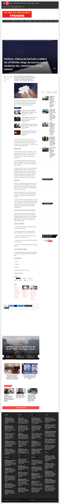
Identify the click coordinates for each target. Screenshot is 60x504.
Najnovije (43, 92)
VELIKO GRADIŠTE (28, 21)
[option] (20, 348)
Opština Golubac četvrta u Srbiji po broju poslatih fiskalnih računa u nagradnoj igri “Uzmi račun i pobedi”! (33, 294)
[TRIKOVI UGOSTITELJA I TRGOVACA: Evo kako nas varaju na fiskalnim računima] (17, 287)
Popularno (49, 92)
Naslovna (6, 40)
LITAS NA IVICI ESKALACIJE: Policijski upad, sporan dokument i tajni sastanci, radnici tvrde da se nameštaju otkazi (53, 114)
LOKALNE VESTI (16, 3)
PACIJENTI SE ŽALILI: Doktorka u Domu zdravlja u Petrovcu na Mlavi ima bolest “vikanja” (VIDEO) (29, 126)
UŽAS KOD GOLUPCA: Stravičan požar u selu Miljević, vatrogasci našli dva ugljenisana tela (29, 133)
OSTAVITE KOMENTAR (21, 407)
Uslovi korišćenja (54, 500)
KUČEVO (55, 21)
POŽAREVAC (21, 21)
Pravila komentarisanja (47, 500)
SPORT (32, 3)
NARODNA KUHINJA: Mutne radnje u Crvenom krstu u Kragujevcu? (21, 396)
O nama (40, 500)
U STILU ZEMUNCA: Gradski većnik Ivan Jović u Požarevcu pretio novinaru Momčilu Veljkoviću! (29, 119)
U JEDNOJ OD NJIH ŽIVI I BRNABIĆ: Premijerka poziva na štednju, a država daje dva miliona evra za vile (29, 112)
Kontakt (37, 500)
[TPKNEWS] (17, 14)
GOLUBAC (40, 21)
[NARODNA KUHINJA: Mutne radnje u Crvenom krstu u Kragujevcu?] (21, 391)
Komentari (55, 92)
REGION (29, 3)
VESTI (7, 3)
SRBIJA (10, 3)
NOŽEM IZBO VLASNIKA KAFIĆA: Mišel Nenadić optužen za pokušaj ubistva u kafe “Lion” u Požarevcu (21, 349)
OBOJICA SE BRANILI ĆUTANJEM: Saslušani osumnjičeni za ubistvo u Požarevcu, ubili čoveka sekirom (53, 101)
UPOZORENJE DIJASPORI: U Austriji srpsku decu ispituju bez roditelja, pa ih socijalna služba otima (52, 141)
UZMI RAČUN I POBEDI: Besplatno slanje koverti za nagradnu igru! (25, 292)
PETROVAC (35, 21)
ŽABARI (51, 21)
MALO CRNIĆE (46, 21)
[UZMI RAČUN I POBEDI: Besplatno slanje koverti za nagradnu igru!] (25, 287)
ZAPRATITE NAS (47, 203)
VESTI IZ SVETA (23, 3)
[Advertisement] (30, 31)
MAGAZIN (37, 3)
